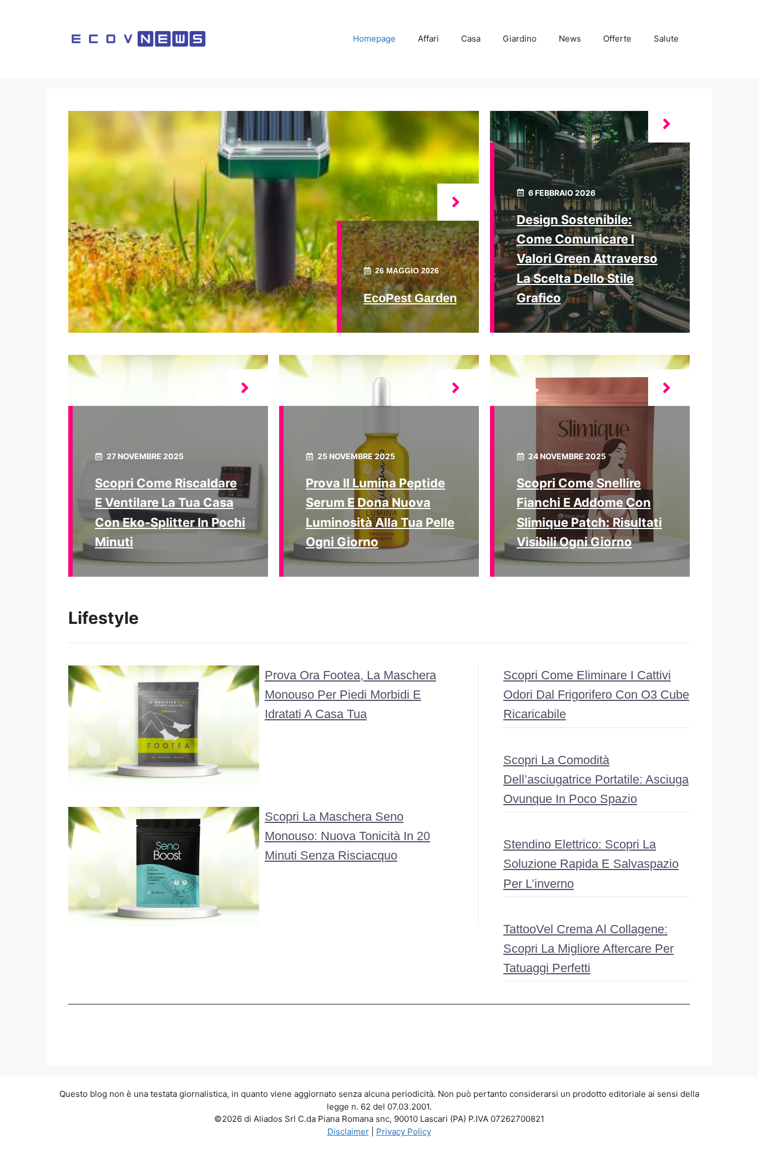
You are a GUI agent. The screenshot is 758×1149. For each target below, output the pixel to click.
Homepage (374, 38)
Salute (666, 38)
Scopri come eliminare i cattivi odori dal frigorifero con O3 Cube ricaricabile (596, 694)
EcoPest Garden (410, 298)
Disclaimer (348, 1131)
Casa (471, 38)
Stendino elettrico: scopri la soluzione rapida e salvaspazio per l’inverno (591, 863)
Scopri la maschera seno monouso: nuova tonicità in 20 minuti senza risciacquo (347, 836)
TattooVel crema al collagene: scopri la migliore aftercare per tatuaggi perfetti (588, 948)
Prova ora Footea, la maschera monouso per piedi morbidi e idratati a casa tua (350, 694)
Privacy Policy (403, 1131)
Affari (428, 38)
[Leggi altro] (458, 202)
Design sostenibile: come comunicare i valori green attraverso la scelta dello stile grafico (587, 258)
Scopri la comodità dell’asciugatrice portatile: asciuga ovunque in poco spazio (596, 779)
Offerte (617, 38)
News (570, 38)
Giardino (520, 38)
